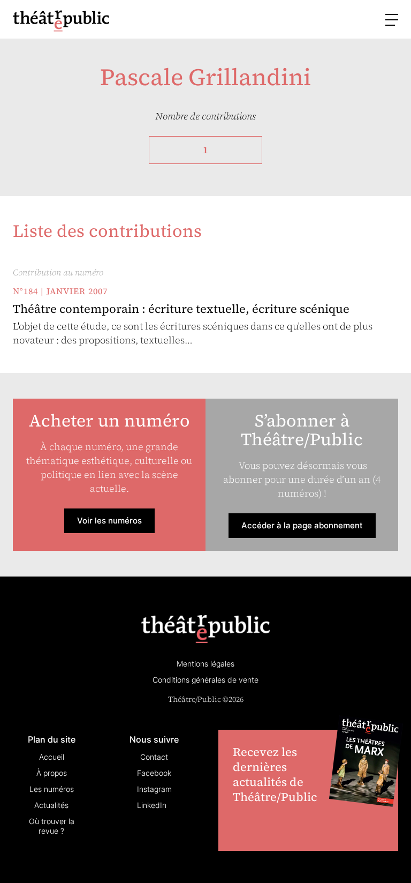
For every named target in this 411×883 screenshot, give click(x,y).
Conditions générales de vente (205, 679)
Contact (154, 756)
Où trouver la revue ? (51, 826)
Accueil (51, 756)
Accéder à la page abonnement (302, 525)
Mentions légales (205, 663)
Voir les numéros (109, 520)
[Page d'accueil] (61, 20)
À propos (51, 772)
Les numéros (51, 789)
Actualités (51, 805)
